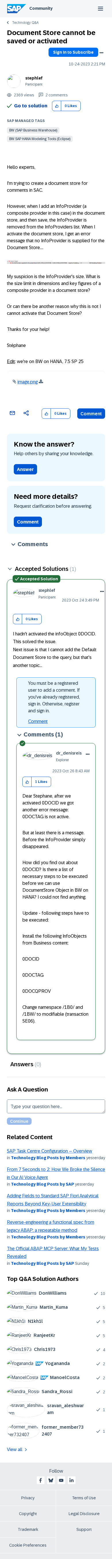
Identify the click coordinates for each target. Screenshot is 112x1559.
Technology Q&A (25, 23)
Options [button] (101, 53)
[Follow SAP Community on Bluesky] (51, 1480)
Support (84, 1529)
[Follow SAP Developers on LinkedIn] (71, 1480)
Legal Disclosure (84, 1513)
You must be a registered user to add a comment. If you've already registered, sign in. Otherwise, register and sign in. (54, 697)
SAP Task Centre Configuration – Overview (49, 1151)
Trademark (28, 1529)
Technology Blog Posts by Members (48, 1157)
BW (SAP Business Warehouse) (33, 130)
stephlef (34, 78)
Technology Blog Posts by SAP (42, 1184)
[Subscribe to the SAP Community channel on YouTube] (61, 1480)
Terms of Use (84, 1498)
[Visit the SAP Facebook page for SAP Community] (40, 1480)
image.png (28, 381)
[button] (56, 106)
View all (14, 1449)
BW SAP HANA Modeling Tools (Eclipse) (39, 139)
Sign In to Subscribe (73, 52)
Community (41, 8)
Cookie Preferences (28, 1545)
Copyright (28, 1513)
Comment (91, 413)
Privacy (27, 1498)
